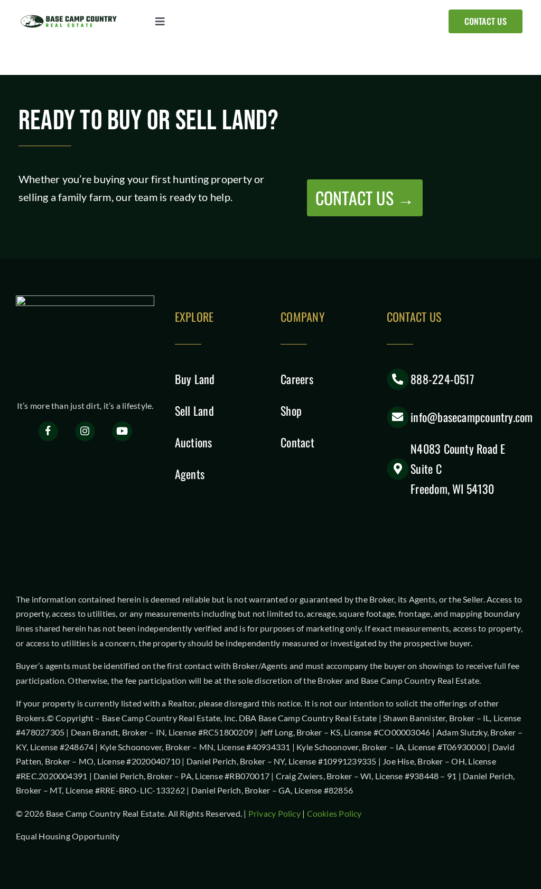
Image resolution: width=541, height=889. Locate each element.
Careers (297, 378)
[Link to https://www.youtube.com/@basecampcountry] (122, 431)
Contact (297, 442)
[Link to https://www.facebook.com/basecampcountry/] (48, 431)
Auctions (193, 442)
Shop (291, 410)
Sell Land (194, 410)
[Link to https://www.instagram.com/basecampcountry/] (85, 431)
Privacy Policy (274, 813)
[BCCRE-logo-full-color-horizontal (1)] (71, 17)
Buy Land (195, 378)
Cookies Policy (334, 813)
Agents (189, 473)
